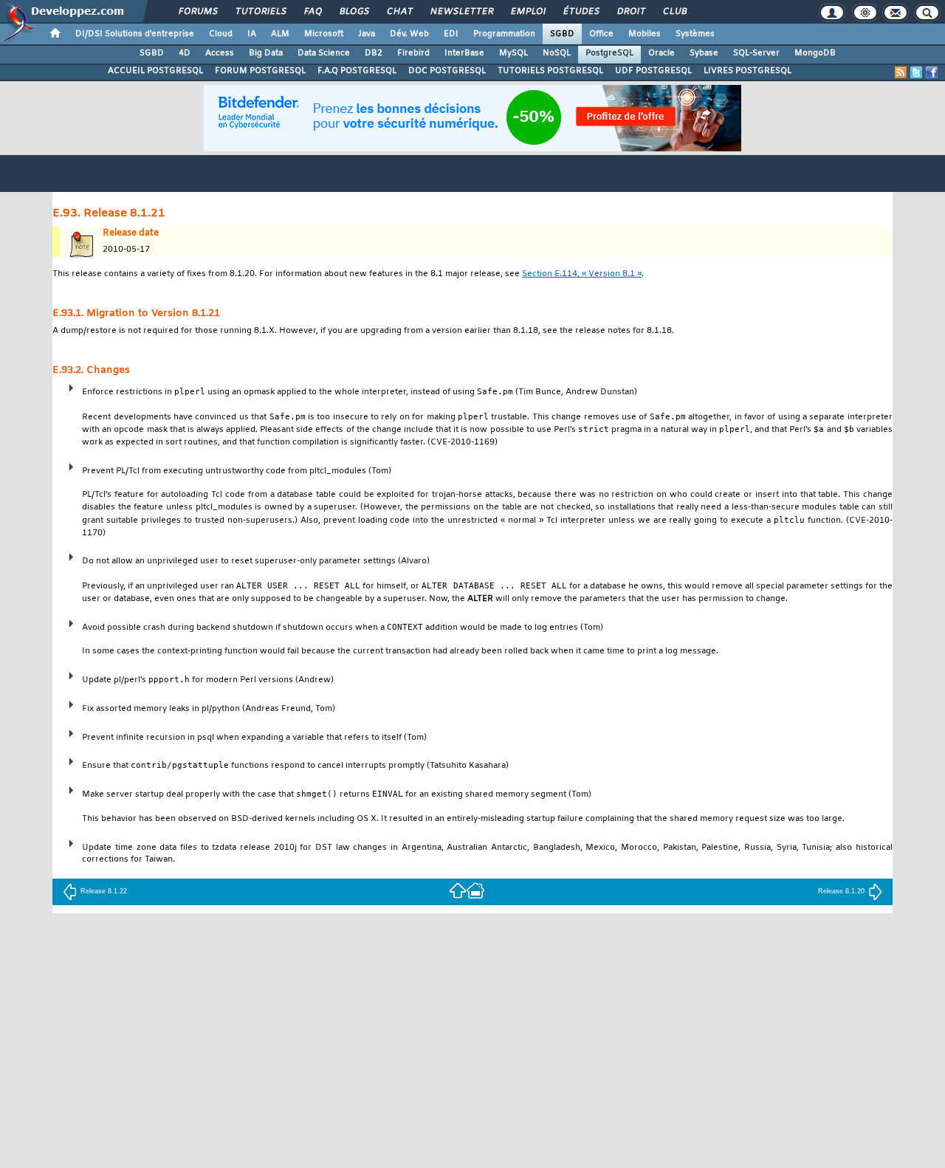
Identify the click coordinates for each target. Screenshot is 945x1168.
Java (366, 34)
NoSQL (557, 53)
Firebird (413, 53)
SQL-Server (756, 53)
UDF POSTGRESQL (653, 71)
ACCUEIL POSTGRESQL (155, 71)
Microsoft (323, 34)
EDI (451, 34)
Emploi (527, 12)
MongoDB (815, 53)
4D (184, 53)
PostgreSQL (609, 53)
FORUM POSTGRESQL (260, 71)
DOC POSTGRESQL (447, 71)
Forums (197, 12)
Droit (630, 12)
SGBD (562, 34)
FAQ (312, 12)
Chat (399, 12)
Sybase (704, 53)
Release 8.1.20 (841, 891)
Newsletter (461, 12)
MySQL (513, 53)
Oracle (661, 53)
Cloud (221, 34)
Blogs (353, 12)
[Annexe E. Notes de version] (458, 889)
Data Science (324, 53)
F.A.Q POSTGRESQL (356, 71)
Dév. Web (409, 34)
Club (674, 12)
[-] (475, 889)
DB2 (373, 53)
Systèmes (695, 34)
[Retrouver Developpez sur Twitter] (916, 72)
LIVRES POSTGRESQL (747, 71)
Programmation (504, 34)
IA (251, 34)
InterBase (464, 53)
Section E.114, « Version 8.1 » (582, 274)
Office (601, 34)
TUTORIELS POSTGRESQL (550, 71)
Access (219, 53)
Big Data (266, 53)
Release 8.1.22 (103, 891)
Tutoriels (260, 12)
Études (580, 12)
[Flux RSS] (901, 72)
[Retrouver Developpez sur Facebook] (932, 72)
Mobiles (644, 34)
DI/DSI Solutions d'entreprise (134, 34)
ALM (280, 34)
